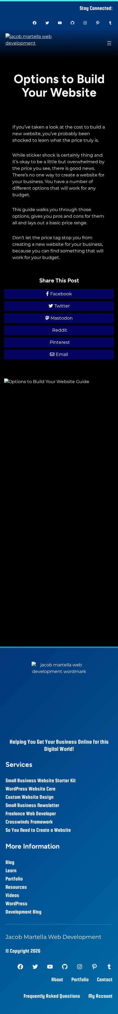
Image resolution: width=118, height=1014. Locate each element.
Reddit (59, 330)
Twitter (62, 306)
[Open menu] (109, 43)
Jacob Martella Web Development (53, 936)
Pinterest (60, 342)
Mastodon (61, 318)
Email (62, 354)
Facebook (61, 293)
